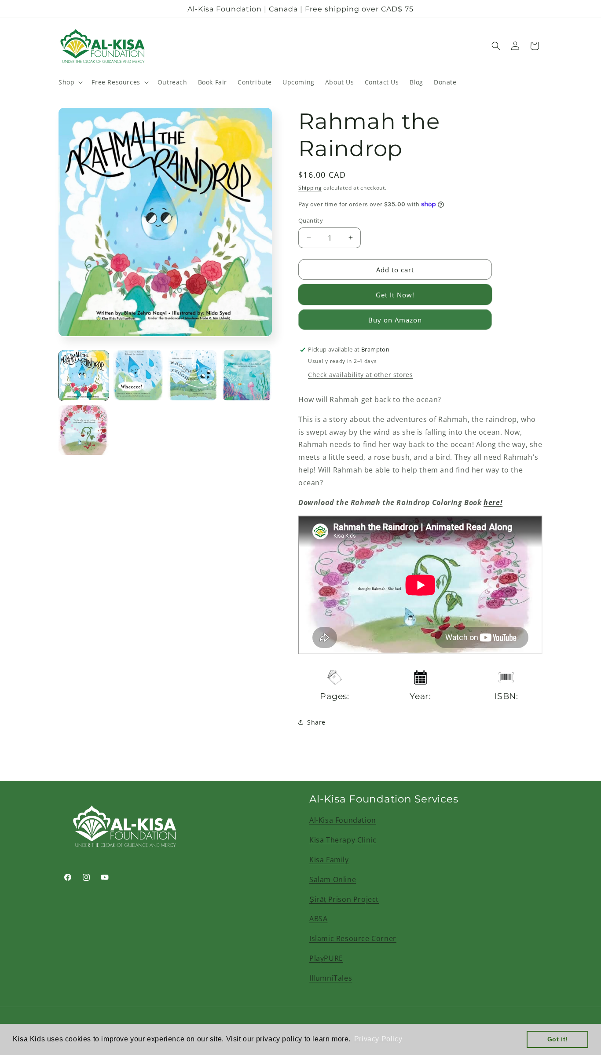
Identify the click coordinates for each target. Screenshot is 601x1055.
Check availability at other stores (360, 374)
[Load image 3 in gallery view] (193, 375)
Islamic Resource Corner (352, 938)
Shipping (310, 187)
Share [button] (316, 722)
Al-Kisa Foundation (342, 820)
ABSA (318, 918)
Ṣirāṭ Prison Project (344, 899)
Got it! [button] (557, 1039)
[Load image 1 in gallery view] (84, 375)
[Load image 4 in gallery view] (247, 375)
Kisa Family (329, 860)
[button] (69, 82)
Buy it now (395, 294)
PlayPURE (326, 958)
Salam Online (332, 879)
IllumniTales (330, 978)
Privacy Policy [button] (378, 1039)
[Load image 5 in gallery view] (84, 430)
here (492, 502)
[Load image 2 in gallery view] (138, 375)
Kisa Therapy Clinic (342, 840)
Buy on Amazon (395, 319)
